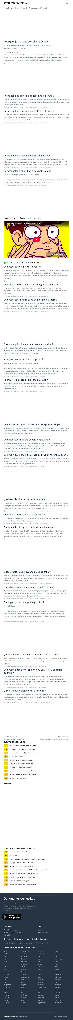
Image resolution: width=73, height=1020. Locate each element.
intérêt (57, 998)
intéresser (58, 974)
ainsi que (41, 998)
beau (22, 987)
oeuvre (40, 974)
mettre (6, 954)
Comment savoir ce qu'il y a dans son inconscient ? (24, 771)
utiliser (40, 969)
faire (5, 951)
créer (5, 959)
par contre (24, 990)
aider (22, 980)
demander (24, 959)
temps (40, 967)
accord (23, 1003)
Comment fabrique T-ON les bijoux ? (16, 739)
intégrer (23, 985)
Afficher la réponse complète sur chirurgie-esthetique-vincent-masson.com (42, 281)
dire (56, 961)
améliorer (24, 995)
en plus (40, 951)
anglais (57, 951)
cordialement (25, 951)
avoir (5, 956)
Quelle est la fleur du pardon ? (18, 852)
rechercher (58, 1000)
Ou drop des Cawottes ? (17, 756)
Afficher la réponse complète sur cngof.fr (34, 391)
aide (39, 977)
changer (23, 974)
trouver (6, 964)
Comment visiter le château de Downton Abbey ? (24, 873)
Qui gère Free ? (14, 855)
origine (40, 972)
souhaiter (58, 980)
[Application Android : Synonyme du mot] (12, 917)
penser (6, 992)
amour (40, 961)
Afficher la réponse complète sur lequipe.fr (35, 466)
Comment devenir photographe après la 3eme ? (23, 774)
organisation (42, 1003)
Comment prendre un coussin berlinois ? (21, 760)
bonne (6, 977)
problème (24, 956)
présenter (58, 982)
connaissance (42, 987)
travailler (7, 995)
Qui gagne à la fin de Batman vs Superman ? (22, 863)
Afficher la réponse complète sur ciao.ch (34, 451)
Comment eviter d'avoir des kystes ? (20, 881)
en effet (23, 954)
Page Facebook (43, 932)
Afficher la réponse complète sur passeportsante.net (37, 62)
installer (40, 964)
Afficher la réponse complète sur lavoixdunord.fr (36, 539)
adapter (40, 1000)
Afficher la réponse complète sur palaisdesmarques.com (38, 511)
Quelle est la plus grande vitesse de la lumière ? (23, 877)
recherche (7, 990)
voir (5, 967)
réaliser (40, 980)
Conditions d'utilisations (61, 1016)
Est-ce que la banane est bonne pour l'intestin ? (23, 746)
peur (22, 1000)
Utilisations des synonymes (13, 930)
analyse (23, 969)
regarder (58, 992)
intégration (7, 985)
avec (22, 992)
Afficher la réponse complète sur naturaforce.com (36, 122)
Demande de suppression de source (14, 62)
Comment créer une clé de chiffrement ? (21, 764)
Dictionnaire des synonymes (13, 932)
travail (57, 956)
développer (24, 972)
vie (5, 980)
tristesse (41, 995)
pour (39, 956)
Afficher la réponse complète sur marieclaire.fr (36, 687)
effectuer (7, 987)
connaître (41, 985)
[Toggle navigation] (66, 2)
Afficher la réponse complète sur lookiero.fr (35, 621)
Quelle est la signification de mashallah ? (21, 767)
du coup (6, 974)
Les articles (7, 935)
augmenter (24, 964)
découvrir (24, 982)
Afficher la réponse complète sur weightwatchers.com (37, 598)
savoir (57, 969)
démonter (58, 985)
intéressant (41, 982)
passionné (7, 1000)
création (6, 998)
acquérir (23, 998)
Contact (40, 930)
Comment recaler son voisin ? (18, 778)
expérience (24, 961)
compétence (59, 1003)
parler (40, 990)
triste (39, 992)
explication (58, 990)
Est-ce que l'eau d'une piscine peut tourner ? (54, 739)
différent (58, 977)
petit (56, 967)
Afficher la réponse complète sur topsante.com (36, 107)
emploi (57, 987)
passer (57, 995)
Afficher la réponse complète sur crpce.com (35, 376)
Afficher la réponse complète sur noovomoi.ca (35, 356)
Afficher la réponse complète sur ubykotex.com (36, 436)
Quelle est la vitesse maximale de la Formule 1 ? (23, 749)
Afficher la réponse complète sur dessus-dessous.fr (37, 296)
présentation (25, 977)
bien (39, 959)
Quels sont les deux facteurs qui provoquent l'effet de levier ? (27, 859)
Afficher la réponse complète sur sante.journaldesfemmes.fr (39, 167)
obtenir (6, 969)
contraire (41, 954)
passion (6, 1003)
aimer (23, 967)
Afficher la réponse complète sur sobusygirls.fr (36, 523)
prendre (6, 961)
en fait (57, 964)
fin (56, 972)
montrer (6, 972)
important (58, 959)
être (56, 954)
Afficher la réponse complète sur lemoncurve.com (36, 311)
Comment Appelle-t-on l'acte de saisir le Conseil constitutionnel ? (28, 870)
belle (5, 982)
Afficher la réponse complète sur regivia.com (35, 185)
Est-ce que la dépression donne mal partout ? (23, 884)
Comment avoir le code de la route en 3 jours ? (23, 866)
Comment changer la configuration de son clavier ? (24, 753)
